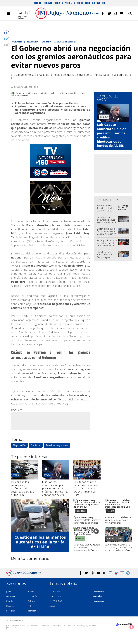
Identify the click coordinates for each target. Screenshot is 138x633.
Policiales (70, 3)
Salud (87, 3)
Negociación (19, 445)
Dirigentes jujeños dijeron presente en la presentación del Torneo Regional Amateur (86, 548)
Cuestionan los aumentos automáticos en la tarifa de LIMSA (40, 542)
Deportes (58, 3)
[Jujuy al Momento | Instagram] (115, 13)
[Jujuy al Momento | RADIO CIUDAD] (128, 573)
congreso (79, 475)
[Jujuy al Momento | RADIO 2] (122, 573)
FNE (103, 3)
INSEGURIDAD (55, 601)
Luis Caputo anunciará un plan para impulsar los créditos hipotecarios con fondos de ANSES (112, 135)
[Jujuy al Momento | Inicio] (128, 583)
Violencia (110, 511)
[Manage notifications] (132, 627)
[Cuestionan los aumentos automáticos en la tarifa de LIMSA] (40, 515)
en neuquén (79, 538)
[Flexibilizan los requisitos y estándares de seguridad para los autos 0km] (24, 478)
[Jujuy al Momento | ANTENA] (110, 573)
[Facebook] (6, 33)
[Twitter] (6, 39)
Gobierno (36, 445)
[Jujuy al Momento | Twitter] (109, 13)
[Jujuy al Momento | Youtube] (121, 13)
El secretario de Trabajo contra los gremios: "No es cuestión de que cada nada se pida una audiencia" (107, 212)
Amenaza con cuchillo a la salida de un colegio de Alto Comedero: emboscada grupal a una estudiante (118, 523)
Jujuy (8, 591)
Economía (47, 3)
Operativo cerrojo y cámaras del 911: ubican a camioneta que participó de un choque (86, 521)
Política (37, 3)
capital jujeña (40, 527)
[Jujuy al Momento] (24, 574)
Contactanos (98, 601)
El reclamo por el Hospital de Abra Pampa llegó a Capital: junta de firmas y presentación (107, 257)
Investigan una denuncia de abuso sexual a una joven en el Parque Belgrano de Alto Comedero (107, 222)
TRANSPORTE (55, 596)
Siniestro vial (80, 511)
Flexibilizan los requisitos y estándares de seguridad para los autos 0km (22, 488)
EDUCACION (54, 591)
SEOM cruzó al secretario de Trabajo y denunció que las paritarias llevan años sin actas (118, 548)
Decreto (16, 475)
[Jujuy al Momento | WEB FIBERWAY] (116, 573)
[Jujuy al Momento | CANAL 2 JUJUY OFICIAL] (104, 573)
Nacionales (11, 596)
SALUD (52, 606)
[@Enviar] (6, 45)
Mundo (80, 3)
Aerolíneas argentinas (57, 445)
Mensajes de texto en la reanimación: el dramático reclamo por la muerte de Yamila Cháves (107, 245)
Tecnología (33, 610)
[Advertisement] (50, 421)
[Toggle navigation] (8, 13)
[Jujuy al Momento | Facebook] (103, 13)
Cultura (96, 3)
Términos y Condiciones (14, 620)
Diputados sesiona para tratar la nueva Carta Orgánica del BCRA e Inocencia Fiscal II (85, 488)
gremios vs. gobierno (115, 538)
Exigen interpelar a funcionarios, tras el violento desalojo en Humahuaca (106, 232)
